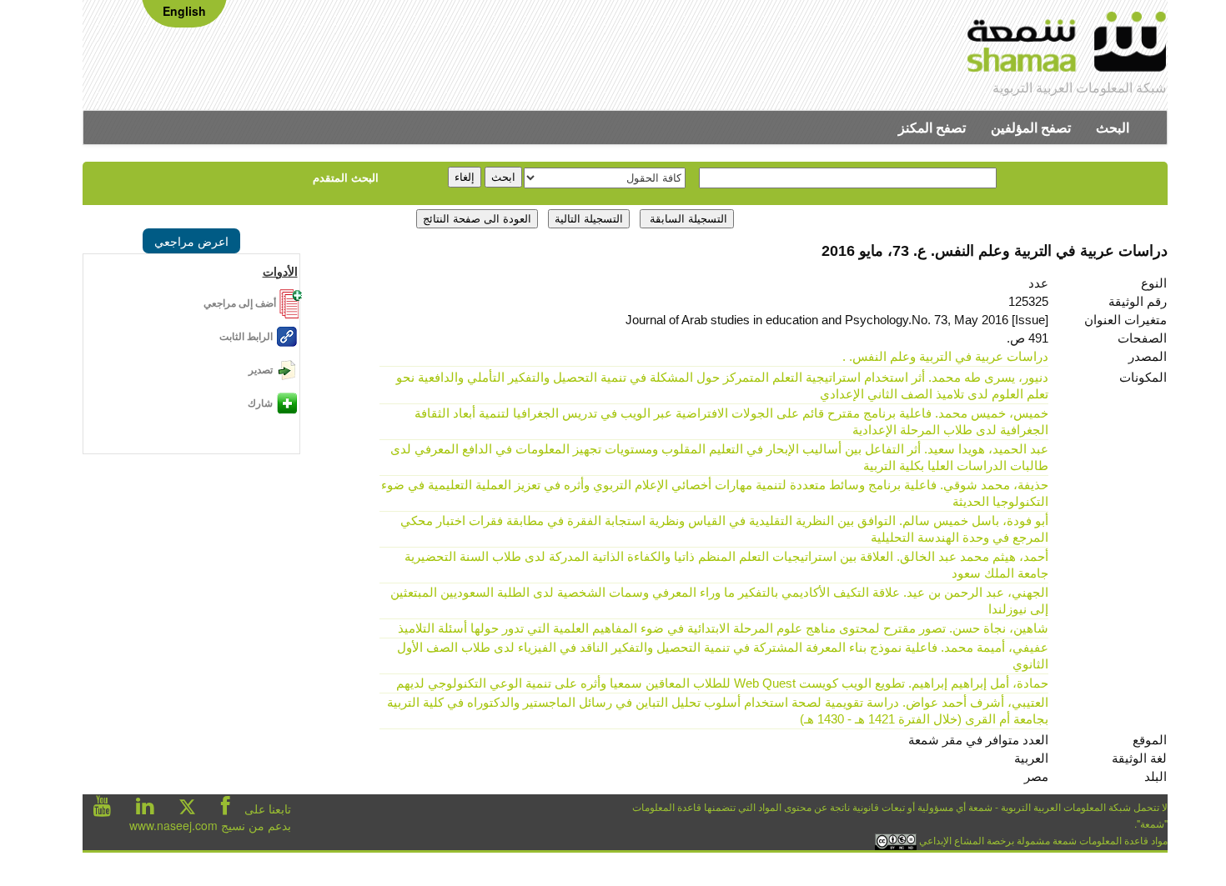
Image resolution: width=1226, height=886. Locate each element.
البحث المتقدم (346, 177)
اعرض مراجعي (191, 241)
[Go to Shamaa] (1067, 44)
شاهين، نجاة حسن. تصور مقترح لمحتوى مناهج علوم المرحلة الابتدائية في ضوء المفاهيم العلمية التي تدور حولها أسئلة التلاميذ (723, 628)
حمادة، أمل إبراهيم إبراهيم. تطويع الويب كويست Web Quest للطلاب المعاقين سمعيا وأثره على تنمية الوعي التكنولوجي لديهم (722, 683)
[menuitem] (1112, 127)
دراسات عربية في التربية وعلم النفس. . (945, 356)
